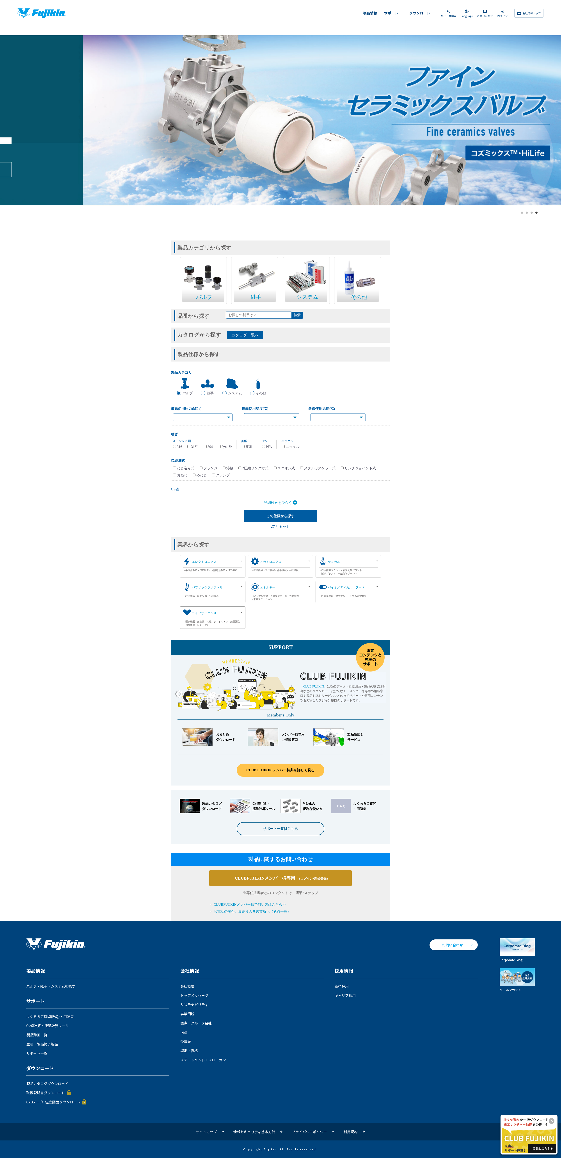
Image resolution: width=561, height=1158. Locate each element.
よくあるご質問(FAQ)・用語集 (50, 1016)
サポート (393, 13)
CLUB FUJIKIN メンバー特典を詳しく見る (280, 770)
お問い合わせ (485, 13)
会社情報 (189, 971)
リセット (282, 527)
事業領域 (187, 1013)
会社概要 (187, 986)
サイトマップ (206, 1131)
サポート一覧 (36, 1053)
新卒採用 (342, 986)
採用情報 (344, 971)
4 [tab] (536, 213)
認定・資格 (189, 1050)
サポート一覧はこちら (280, 828)
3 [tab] (532, 213)
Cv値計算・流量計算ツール (47, 1025)
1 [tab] (522, 213)
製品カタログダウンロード (47, 1083)
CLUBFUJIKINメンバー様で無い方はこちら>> (250, 904)
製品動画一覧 (36, 1034)
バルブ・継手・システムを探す (50, 986)
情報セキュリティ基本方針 (254, 1131)
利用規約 (351, 1131)
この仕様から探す (280, 516)
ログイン (502, 13)
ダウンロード (421, 13)
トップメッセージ (194, 995)
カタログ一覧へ (245, 335)
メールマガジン (510, 990)
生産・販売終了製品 (42, 1044)
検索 (297, 315)
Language (467, 13)
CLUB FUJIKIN (313, 686)
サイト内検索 (448, 13)
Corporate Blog (511, 960)
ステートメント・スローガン (203, 1059)
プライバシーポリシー (309, 1131)
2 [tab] (527, 213)
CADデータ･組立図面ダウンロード (53, 1102)
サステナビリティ (194, 1004)
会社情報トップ (529, 13)
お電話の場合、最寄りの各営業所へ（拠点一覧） (252, 911)
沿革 (183, 1032)
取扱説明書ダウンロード (45, 1092)
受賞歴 (185, 1041)
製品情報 (370, 13)
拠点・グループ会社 (196, 1023)
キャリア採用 (345, 995)
